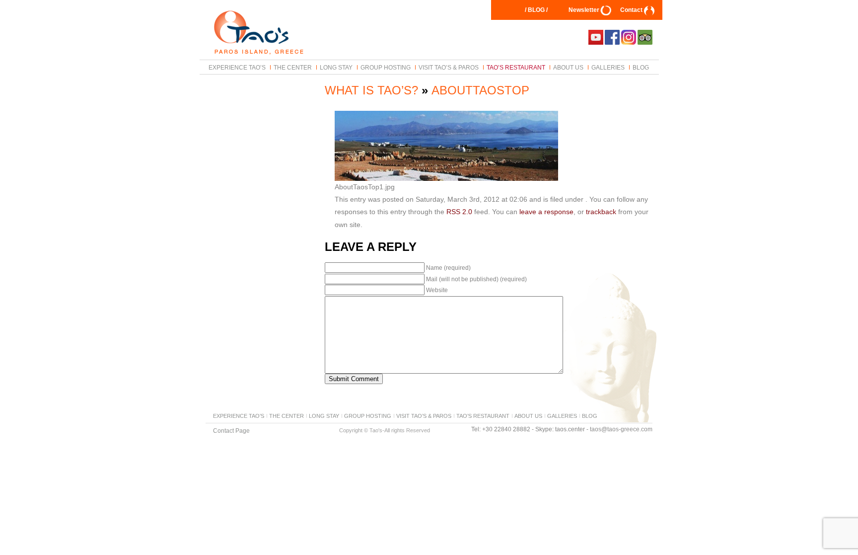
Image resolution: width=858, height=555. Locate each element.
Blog (641, 67)
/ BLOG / (536, 9)
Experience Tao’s (237, 67)
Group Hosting (385, 67)
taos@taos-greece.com (621, 429)
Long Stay (336, 67)
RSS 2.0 (459, 212)
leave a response (546, 212)
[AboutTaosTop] (446, 178)
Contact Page (231, 430)
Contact (631, 9)
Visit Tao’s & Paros (449, 67)
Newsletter (584, 9)
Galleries (608, 67)
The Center (293, 67)
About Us (568, 67)
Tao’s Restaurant (516, 67)
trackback (601, 212)
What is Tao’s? (371, 90)
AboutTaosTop (480, 90)
